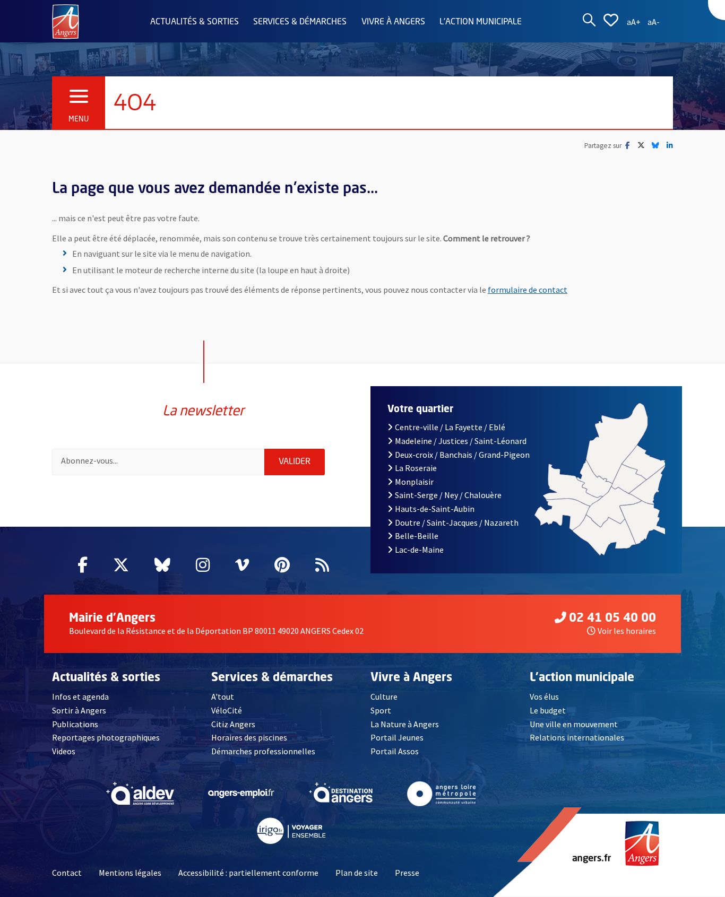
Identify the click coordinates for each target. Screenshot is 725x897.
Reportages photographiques (106, 737)
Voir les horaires (627, 630)
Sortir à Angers (79, 710)
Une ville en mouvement (574, 724)
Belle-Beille (416, 535)
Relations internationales (577, 737)
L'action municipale (480, 22)
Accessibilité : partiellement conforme (248, 872)
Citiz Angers (233, 724)
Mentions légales (130, 872)
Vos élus (544, 696)
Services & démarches (300, 22)
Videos (63, 751)
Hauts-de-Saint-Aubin (434, 508)
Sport (380, 710)
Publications (75, 724)
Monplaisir (414, 481)
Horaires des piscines (249, 737)
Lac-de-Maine (419, 549)
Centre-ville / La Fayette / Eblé (450, 427)
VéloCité (226, 710)
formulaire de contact (527, 289)
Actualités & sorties (194, 22)
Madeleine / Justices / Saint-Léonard (461, 441)
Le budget (548, 710)
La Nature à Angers (404, 724)
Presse (407, 872)
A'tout (222, 696)
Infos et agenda (80, 696)
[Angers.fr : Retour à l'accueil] (65, 20)
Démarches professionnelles (263, 751)
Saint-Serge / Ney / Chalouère (448, 495)
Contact (67, 872)
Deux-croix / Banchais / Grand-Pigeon (462, 454)
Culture (384, 696)
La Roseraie (416, 468)
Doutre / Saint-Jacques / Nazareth (457, 522)
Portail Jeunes (397, 737)
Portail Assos (394, 751)
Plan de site (356, 872)
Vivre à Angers (393, 22)
